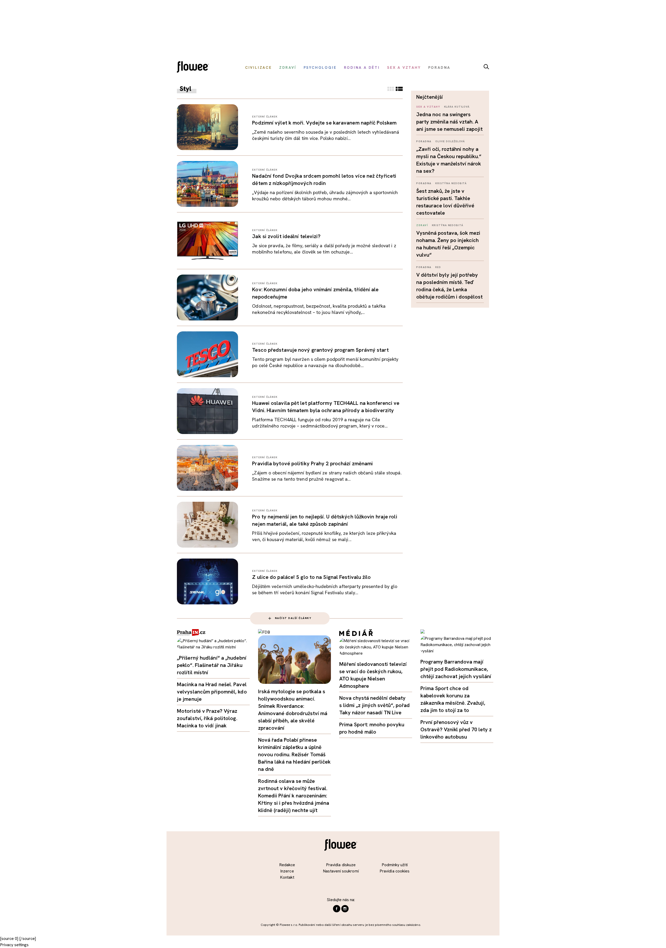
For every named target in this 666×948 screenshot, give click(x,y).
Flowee (194, 67)
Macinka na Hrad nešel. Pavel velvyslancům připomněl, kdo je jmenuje (212, 691)
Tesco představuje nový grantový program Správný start (320, 349)
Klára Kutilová (457, 106)
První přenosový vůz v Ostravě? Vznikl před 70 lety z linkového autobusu (456, 729)
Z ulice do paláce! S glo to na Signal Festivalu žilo (311, 577)
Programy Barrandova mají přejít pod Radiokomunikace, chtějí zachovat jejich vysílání (455, 669)
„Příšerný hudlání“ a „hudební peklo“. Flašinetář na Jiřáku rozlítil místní (211, 665)
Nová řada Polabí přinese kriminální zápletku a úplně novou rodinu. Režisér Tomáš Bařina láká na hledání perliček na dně (294, 754)
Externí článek (265, 116)
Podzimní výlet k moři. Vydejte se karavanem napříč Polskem (324, 122)
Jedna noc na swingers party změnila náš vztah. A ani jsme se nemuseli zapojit (449, 121)
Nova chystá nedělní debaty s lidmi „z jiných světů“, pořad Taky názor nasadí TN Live (374, 705)
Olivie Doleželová (450, 141)
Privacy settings (14, 944)
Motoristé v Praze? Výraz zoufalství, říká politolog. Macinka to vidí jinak (207, 718)
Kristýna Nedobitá (451, 183)
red (438, 267)
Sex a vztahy (428, 106)
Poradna (424, 141)
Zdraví (422, 225)
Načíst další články (293, 618)
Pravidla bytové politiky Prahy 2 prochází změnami (312, 463)
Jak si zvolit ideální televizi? (286, 236)
